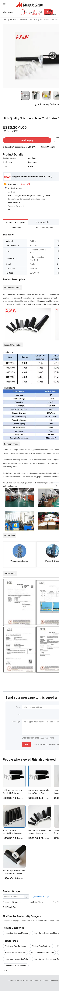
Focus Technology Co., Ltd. (35, 980)
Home (5, 20)
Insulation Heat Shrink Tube (16, 959)
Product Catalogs (41, 896)
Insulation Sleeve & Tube (49, 20)
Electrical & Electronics (18, 20)
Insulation (33, 20)
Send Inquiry (27, 140)
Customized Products (12, 902)
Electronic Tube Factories (15, 946)
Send (26, 744)
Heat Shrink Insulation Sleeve (46, 933)
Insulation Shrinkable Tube (42, 952)
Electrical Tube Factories (15, 952)
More (5, 970)
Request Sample (48, 147)
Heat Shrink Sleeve (35, 902)
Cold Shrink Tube (10, 907)
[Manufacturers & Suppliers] (29, 4)
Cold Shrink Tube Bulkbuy (15, 965)
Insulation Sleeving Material (16, 933)
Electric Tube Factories (41, 946)
